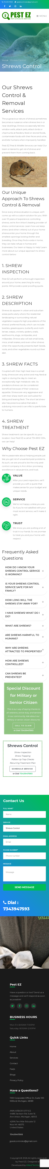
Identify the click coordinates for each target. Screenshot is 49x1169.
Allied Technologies (35, 1165)
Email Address (10, 836)
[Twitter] (12, 1006)
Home (5, 60)
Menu (43, 16)
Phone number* (10, 850)
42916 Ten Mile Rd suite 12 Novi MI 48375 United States (22, 1124)
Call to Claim (23, 726)
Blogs (12, 1074)
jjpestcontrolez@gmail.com (27, 2)
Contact (14, 1063)
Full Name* (8, 808)
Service (6, 822)
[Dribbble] (33, 1006)
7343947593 (8, 2)
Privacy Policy (16, 1080)
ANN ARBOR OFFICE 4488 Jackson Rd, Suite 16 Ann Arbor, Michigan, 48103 (23, 1114)
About (13, 1052)
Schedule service (22, 769)
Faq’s (12, 1069)
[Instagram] (26, 1006)
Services (14, 1058)
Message (7, 864)
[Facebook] (19, 1006)
